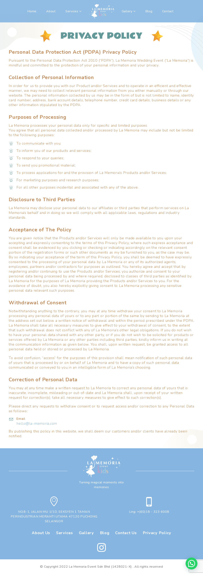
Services (64, 533)
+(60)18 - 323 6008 (153, 512)
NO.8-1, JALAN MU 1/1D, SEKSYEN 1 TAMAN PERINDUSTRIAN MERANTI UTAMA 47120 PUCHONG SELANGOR (54, 516)
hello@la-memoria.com (36, 423)
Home (31, 11)
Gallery (127, 11)
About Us (41, 533)
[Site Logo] (101, 11)
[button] (191, 563)
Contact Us (126, 533)
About (51, 11)
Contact (168, 11)
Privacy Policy (157, 533)
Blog (148, 11)
